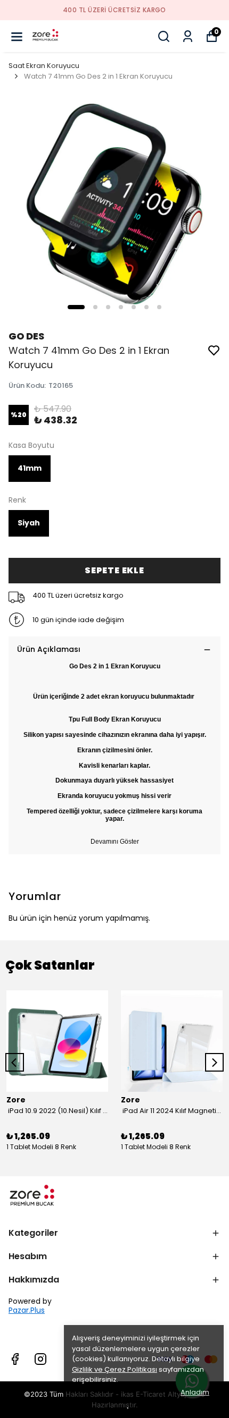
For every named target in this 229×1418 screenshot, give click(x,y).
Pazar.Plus (27, 1310)
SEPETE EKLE (114, 570)
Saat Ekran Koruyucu (44, 66)
